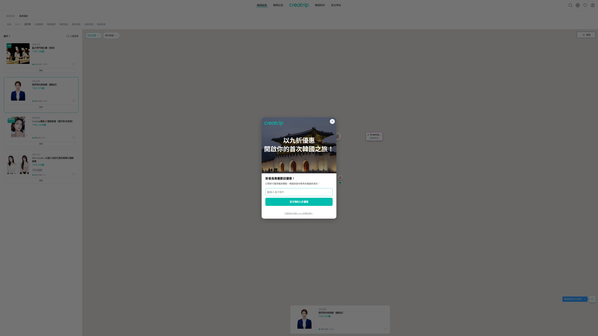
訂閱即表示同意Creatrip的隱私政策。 (299, 213)
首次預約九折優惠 (299, 201)
